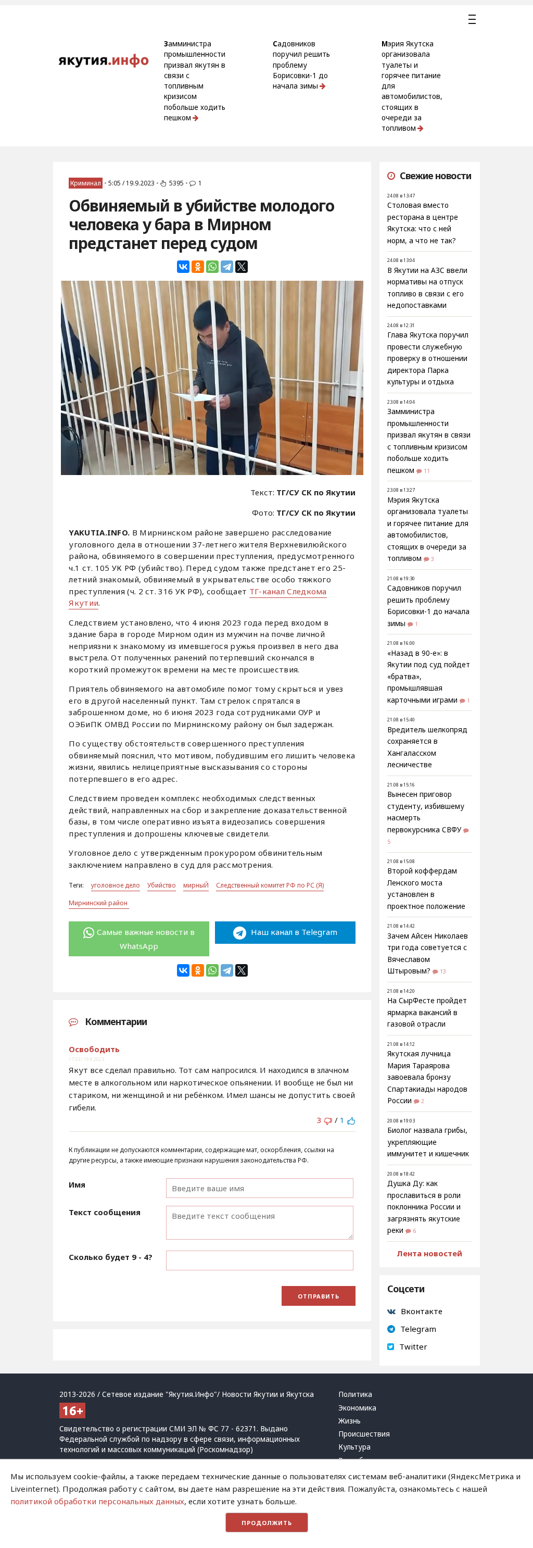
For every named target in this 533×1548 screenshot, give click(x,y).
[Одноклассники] (198, 266)
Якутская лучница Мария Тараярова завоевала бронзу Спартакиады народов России (427, 1077)
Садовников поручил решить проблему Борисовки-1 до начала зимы (301, 65)
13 (443, 971)
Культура (354, 1447)
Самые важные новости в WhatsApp (146, 939)
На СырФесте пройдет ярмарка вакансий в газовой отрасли (427, 1012)
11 (427, 471)
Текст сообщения (105, 1212)
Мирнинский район (99, 902)
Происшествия (364, 1434)
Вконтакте (421, 1311)
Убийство (161, 885)
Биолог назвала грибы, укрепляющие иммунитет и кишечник (428, 1142)
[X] (241, 266)
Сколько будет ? (111, 1257)
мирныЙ (196, 885)
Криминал (85, 183)
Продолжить (267, 1523)
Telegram (418, 1329)
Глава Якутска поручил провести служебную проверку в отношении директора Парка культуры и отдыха (427, 358)
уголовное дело (115, 885)
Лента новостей (429, 1253)
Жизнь (349, 1421)
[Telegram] (227, 266)
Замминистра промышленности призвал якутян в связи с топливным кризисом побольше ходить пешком (194, 80)
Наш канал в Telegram (293, 932)
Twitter (413, 1346)
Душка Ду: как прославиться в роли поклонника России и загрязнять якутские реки (424, 1207)
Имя (77, 1184)
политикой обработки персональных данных (97, 1501)
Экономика (357, 1408)
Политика (355, 1394)
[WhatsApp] (212, 266)
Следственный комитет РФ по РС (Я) (270, 885)
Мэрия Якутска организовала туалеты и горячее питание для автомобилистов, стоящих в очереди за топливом (412, 86)
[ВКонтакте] (183, 266)
